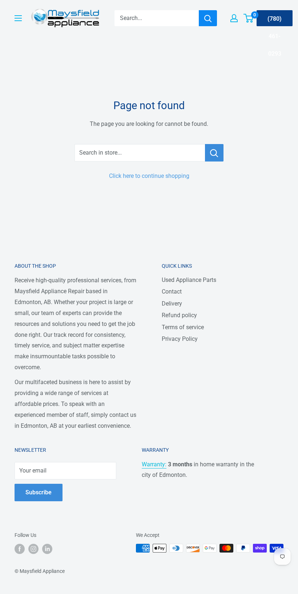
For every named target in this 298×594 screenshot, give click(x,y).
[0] (248, 18)
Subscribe (38, 492)
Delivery (172, 303)
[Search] (208, 18)
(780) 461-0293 (274, 20)
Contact (172, 291)
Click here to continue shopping (149, 175)
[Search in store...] (214, 153)
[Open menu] (18, 18)
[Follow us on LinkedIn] (47, 549)
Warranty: (154, 464)
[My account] (234, 18)
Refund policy (179, 315)
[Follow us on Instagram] (33, 549)
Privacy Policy (180, 338)
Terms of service (183, 327)
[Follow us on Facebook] (20, 549)
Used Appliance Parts (189, 279)
